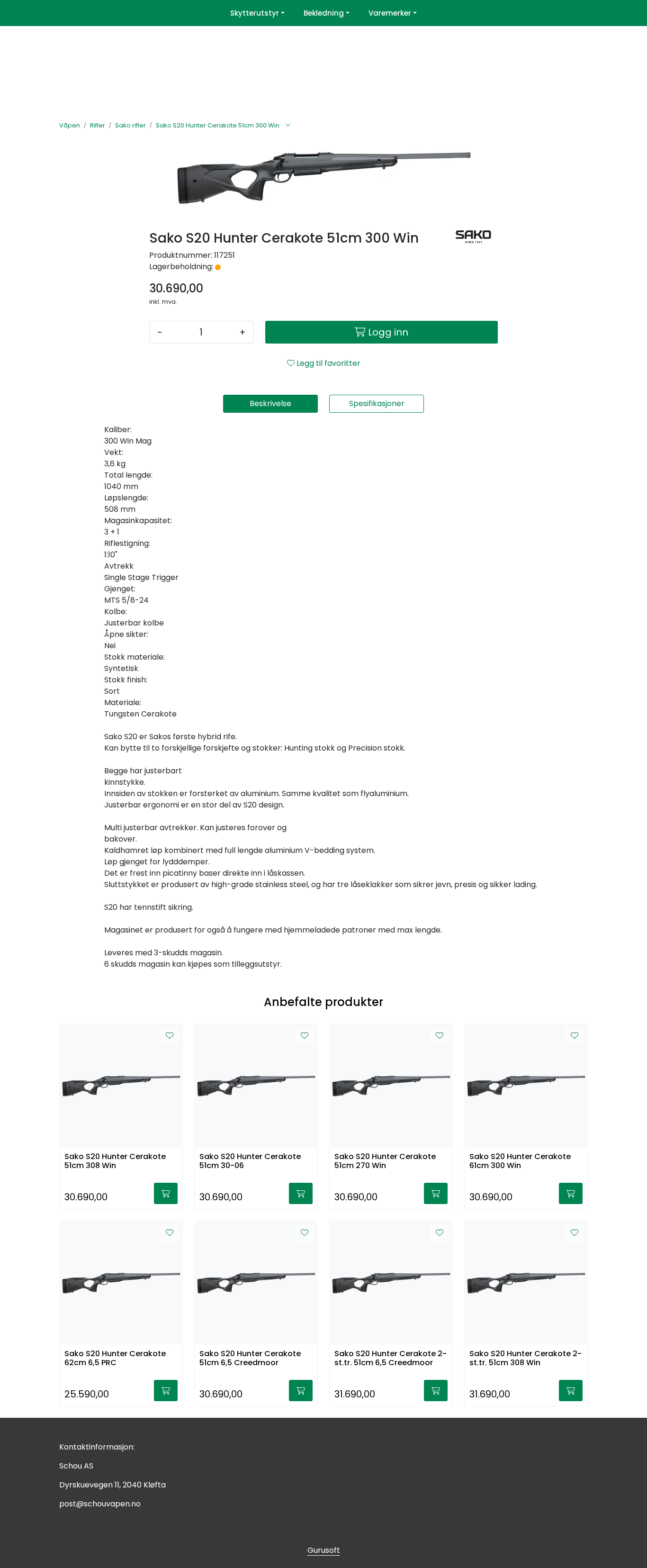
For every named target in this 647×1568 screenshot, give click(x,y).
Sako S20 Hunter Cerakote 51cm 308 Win (115, 1161)
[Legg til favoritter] (169, 1035)
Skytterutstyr (254, 13)
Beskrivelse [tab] (270, 403)
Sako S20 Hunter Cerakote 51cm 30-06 (250, 1161)
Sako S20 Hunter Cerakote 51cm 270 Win (385, 1161)
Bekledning (324, 13)
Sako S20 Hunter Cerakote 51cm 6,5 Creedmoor (250, 1358)
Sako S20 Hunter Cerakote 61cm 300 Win (520, 1161)
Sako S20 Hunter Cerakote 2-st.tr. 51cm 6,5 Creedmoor (390, 1358)
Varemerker (389, 13)
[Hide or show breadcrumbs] (288, 125)
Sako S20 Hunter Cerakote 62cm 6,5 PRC (115, 1358)
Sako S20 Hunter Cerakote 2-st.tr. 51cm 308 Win (525, 1358)
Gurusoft (323, 1550)
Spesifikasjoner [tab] (376, 403)
